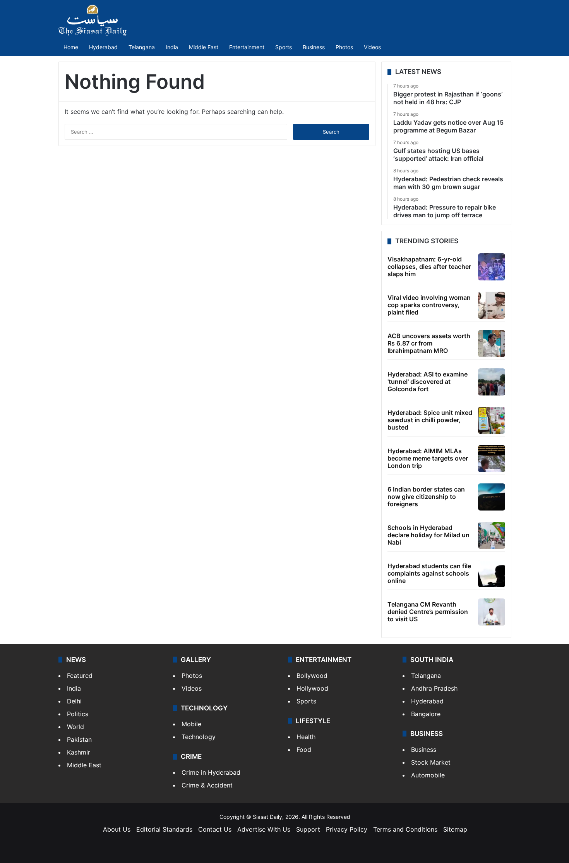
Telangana (142, 47)
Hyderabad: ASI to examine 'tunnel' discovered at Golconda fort (427, 381)
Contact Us (214, 829)
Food (303, 749)
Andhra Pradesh (434, 688)
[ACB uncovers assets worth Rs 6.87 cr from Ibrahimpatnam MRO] (491, 343)
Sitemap (455, 829)
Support (308, 829)
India (172, 47)
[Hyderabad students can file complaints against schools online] (491, 573)
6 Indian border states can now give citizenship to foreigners (426, 496)
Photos (344, 47)
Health (305, 737)
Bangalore (425, 714)
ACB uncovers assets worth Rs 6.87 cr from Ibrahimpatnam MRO (428, 343)
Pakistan (79, 739)
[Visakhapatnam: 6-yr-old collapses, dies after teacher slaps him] (491, 266)
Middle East (203, 47)
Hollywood (312, 688)
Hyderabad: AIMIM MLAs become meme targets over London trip (427, 458)
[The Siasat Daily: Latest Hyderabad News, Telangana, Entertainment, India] (92, 20)
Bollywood (311, 675)
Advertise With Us (263, 829)
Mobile (191, 724)
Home (70, 47)
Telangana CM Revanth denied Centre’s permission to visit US (427, 611)
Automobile (428, 775)
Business (314, 47)
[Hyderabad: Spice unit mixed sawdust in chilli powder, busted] (491, 420)
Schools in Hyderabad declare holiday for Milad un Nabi (428, 535)
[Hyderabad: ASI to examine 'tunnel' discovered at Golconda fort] (491, 381)
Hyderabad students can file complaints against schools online (429, 573)
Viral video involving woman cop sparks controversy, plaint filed (429, 305)
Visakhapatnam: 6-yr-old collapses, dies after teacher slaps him (429, 266)
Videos (372, 47)
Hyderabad (103, 47)
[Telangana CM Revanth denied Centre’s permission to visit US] (491, 612)
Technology (199, 737)
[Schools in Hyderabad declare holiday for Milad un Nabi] (491, 535)
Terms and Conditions (405, 829)
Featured (80, 675)
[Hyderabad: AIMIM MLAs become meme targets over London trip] (491, 458)
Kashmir (78, 752)
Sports (283, 47)
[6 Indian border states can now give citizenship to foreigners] (491, 497)
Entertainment (246, 47)
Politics (77, 714)
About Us (116, 829)
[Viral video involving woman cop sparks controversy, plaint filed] (491, 305)
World (75, 727)
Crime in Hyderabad (211, 772)
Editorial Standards (164, 829)
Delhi (74, 701)
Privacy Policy (346, 829)
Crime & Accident (207, 785)
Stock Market (431, 762)
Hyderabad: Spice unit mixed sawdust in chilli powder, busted (429, 420)
